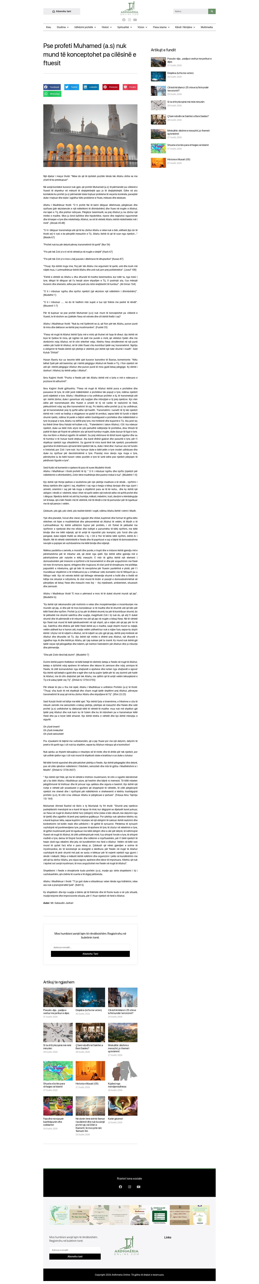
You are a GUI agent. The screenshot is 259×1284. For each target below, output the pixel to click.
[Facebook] (124, 20)
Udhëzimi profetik (83, 27)
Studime (61, 27)
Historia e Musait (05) (87, 1083)
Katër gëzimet (115, 1118)
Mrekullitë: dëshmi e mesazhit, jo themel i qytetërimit (118, 1048)
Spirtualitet (123, 27)
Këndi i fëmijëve (183, 27)
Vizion (141, 27)
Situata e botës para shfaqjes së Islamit (54, 1085)
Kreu (48, 27)
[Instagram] (129, 20)
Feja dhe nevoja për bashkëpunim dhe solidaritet (53, 1121)
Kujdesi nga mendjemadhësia (117, 1085)
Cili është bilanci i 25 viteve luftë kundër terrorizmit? (122, 1012)
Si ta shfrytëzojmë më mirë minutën (185, 101)
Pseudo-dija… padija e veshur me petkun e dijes (56, 1012)
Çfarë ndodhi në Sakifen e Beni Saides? (188, 116)
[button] (52, 87)
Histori (105, 27)
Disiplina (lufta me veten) (89, 1010)
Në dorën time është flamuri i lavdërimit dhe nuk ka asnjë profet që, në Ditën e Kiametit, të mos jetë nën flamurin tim (90, 1124)
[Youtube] (135, 20)
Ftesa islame (160, 27)
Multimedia (207, 27)
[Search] (212, 11)
